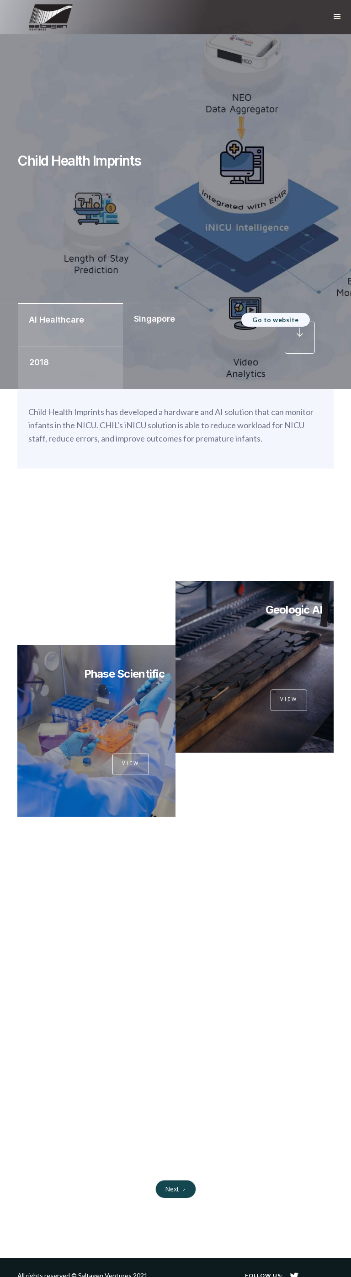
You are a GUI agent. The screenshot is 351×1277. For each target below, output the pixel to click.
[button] (337, 16)
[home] (48, 17)
